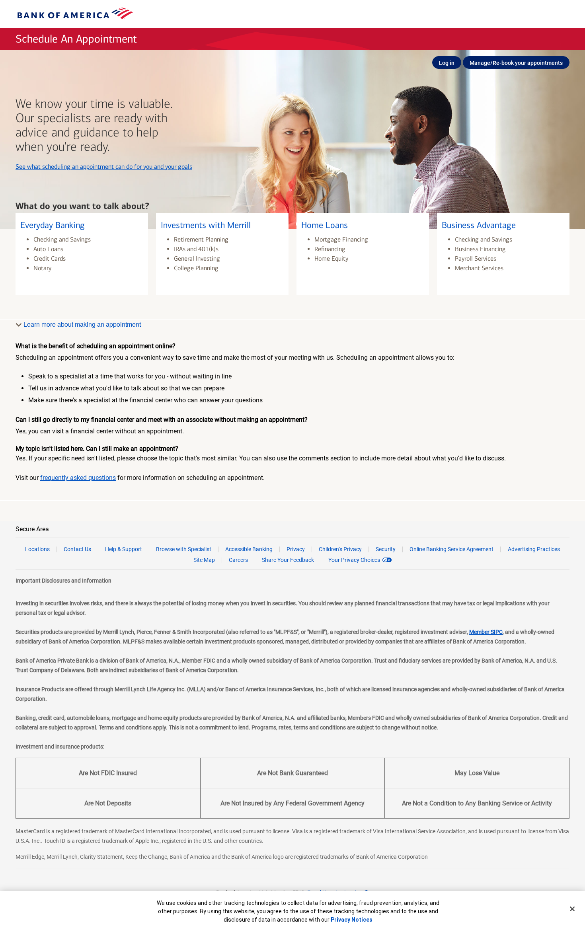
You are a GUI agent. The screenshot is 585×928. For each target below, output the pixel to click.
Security (386, 549)
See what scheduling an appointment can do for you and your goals (104, 166)
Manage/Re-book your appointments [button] (516, 63)
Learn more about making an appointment (81, 324)
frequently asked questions (78, 478)
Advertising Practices (534, 549)
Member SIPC (486, 632)
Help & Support (123, 549)
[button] (82, 254)
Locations (37, 549)
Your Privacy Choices (354, 560)
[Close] (572, 909)
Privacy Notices (351, 919)
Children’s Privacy (340, 549)
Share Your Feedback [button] (288, 560)
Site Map (204, 560)
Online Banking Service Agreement (451, 549)
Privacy (296, 549)
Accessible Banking (249, 549)
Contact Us (77, 549)
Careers (238, 560)
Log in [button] (446, 63)
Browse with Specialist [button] (183, 549)
